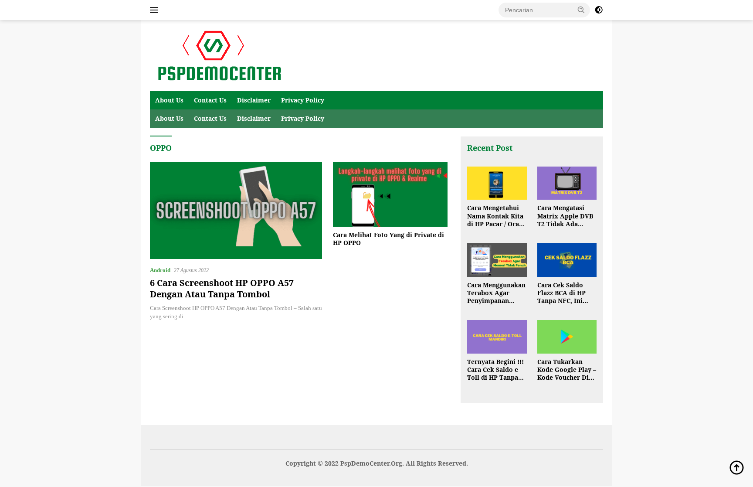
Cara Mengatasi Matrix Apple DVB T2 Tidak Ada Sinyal (565, 216)
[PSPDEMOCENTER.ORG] (217, 55)
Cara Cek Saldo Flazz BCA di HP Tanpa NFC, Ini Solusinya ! (561, 293)
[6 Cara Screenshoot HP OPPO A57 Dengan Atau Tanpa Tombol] (236, 210)
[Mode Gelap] (598, 10)
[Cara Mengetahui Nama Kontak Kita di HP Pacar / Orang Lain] (496, 183)
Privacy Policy (302, 100)
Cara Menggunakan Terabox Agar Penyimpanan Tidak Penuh (496, 293)
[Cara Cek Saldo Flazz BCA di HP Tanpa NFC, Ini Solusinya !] (567, 260)
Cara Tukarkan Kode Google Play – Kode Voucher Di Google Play (566, 370)
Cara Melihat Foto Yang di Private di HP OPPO (388, 239)
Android (160, 270)
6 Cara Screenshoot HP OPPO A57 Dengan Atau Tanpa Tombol (222, 288)
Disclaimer (254, 100)
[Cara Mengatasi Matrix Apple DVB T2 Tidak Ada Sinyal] (567, 183)
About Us (169, 100)
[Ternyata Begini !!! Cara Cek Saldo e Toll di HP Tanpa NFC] (496, 337)
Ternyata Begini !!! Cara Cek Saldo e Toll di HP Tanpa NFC (495, 370)
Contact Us (210, 100)
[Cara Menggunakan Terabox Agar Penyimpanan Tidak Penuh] (496, 260)
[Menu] (156, 10)
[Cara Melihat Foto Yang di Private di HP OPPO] (390, 194)
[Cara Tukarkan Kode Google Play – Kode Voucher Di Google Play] (567, 337)
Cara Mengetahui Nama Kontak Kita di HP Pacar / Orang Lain (496, 216)
